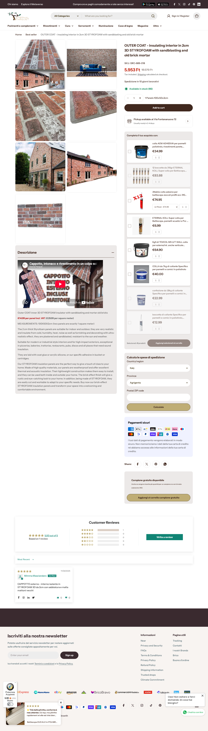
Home (18, 34)
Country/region (135, 361)
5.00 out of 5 (51, 535)
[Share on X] (146, 464)
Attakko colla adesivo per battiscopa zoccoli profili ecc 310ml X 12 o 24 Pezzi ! (170, 195)
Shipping (141, 74)
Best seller (31, 34)
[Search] (153, 16)
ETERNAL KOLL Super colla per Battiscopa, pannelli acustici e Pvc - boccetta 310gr (170, 221)
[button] (87, 530)
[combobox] (104, 16)
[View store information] (187, 121)
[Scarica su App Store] (163, 4)
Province (131, 375)
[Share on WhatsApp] (165, 464)
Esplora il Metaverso (32, 4)
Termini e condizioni (44, 663)
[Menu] (15, 683)
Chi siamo (13, 4)
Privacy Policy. (66, 663)
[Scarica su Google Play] (148, 4)
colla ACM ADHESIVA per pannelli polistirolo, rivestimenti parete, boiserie (169, 146)
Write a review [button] (165, 537)
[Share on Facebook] (137, 464)
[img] (24, 571)
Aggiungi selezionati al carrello (169, 343)
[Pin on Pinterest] (156, 464)
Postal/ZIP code (135, 390)
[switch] (10, 704)
